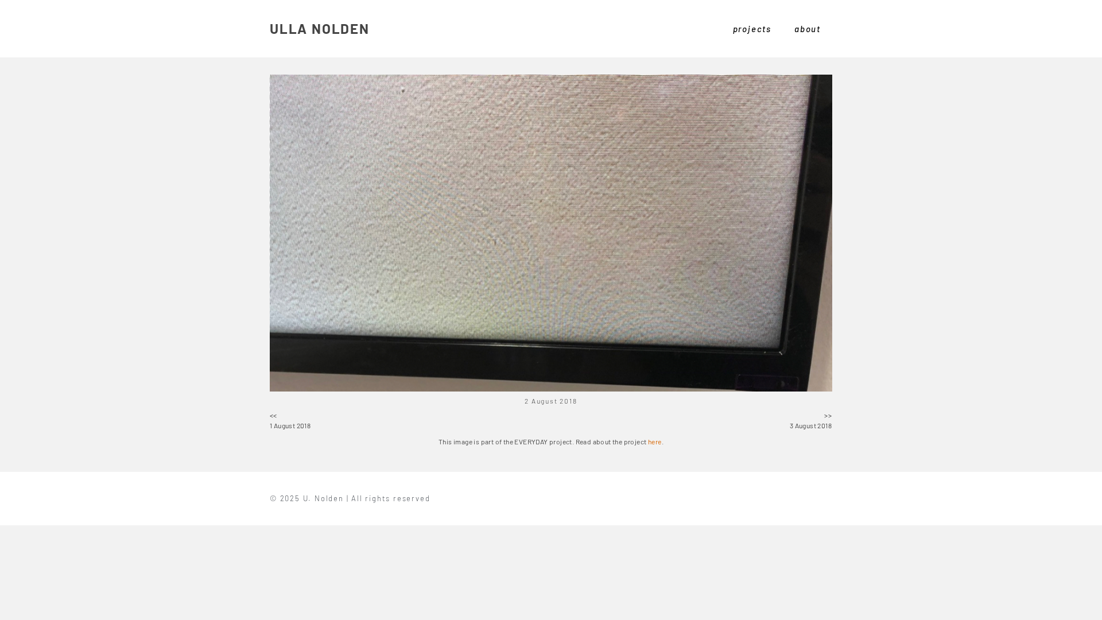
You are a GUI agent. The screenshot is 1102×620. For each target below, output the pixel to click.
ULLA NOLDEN (320, 28)
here (655, 441)
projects (752, 29)
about (807, 29)
